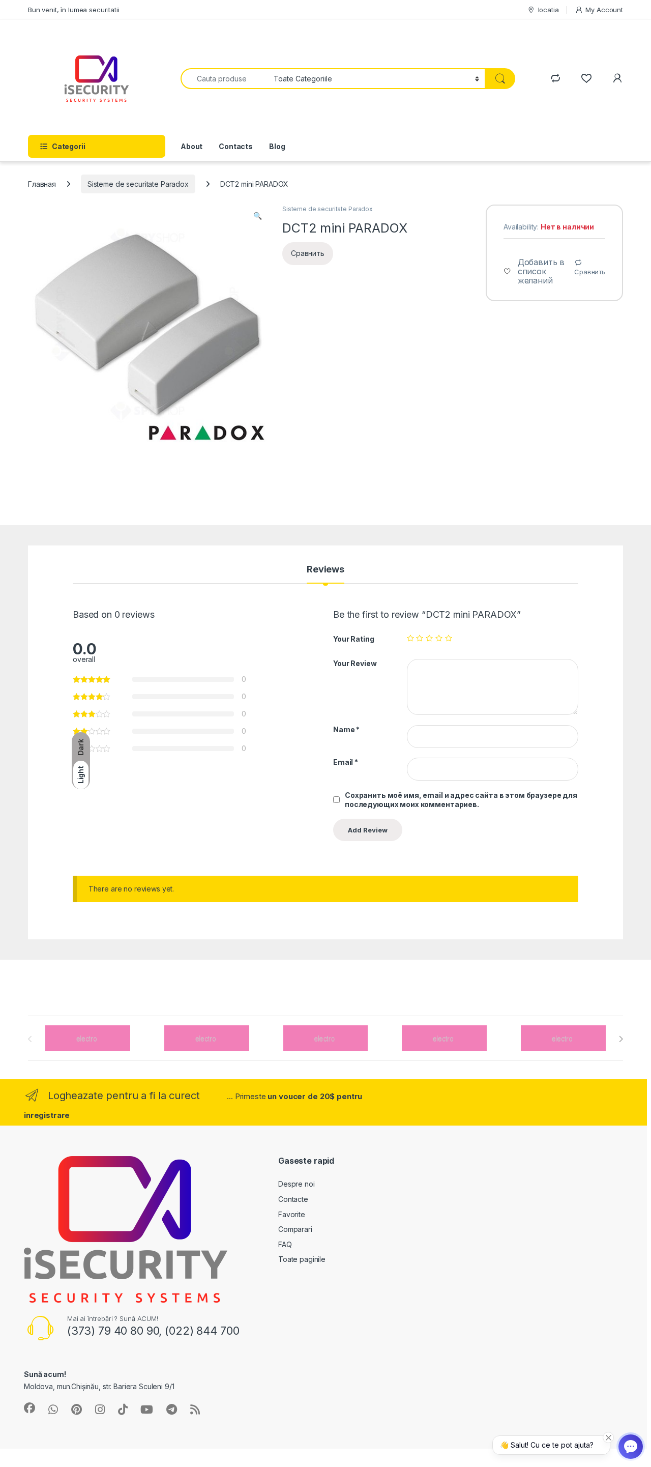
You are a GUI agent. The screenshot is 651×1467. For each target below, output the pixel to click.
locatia (548, 10)
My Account (604, 10)
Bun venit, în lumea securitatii (74, 10)
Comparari (295, 1229)
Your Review (354, 663)
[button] (257, 216)
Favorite (291, 1214)
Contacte (293, 1199)
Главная (42, 184)
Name (346, 729)
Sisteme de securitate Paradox (138, 184)
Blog (277, 146)
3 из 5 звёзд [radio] (429, 638)
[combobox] (224, 78)
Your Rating (353, 639)
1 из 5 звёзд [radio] (410, 638)
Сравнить (589, 272)
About (191, 146)
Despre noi (296, 1184)
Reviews (325, 569)
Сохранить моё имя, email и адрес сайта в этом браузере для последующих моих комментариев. (461, 800)
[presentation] (620, 1039)
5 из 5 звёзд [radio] (448, 638)
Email (345, 762)
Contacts (236, 146)
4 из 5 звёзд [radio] (438, 638)
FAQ (285, 1244)
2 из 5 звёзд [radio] (419, 638)
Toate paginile (302, 1259)
